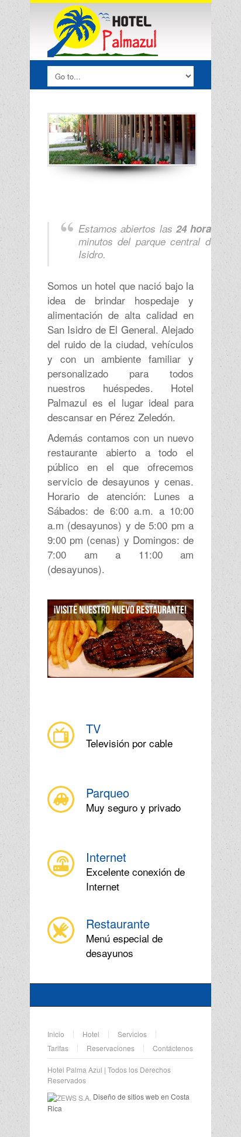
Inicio (55, 1034)
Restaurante (118, 923)
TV (93, 728)
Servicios (132, 1034)
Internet (106, 856)
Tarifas (57, 1048)
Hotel (90, 1034)
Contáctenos (173, 1048)
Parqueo (107, 792)
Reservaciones (111, 1048)
